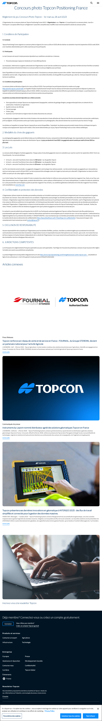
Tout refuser (90, 716)
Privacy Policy (49, 711)
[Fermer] (98, 708)
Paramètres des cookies (12, 716)
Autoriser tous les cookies (71, 716)
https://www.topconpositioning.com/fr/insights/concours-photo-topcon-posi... (64, 255)
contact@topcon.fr (33, 220)
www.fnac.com (20, 185)
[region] (51, 713)
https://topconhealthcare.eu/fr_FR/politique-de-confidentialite (56, 218)
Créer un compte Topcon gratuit (27, 626)
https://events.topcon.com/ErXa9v (13, 89)
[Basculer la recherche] (91, 2)
